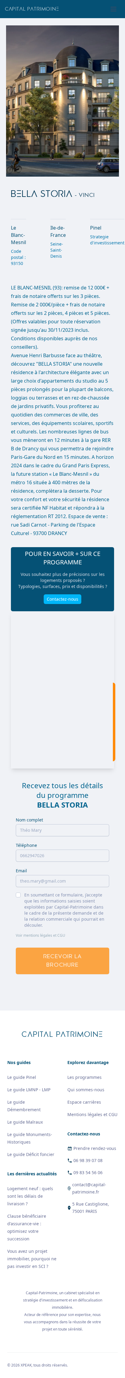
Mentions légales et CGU (92, 1114)
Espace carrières (84, 1102)
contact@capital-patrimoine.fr (89, 1188)
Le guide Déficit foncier (30, 1154)
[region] (62, 690)
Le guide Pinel (21, 1077)
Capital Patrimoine (32, 9)
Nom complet (29, 820)
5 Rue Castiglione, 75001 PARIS (90, 1207)
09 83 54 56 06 (88, 1172)
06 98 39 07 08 (88, 1160)
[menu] (113, 9)
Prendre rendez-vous (94, 1148)
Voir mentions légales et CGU (40, 935)
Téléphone (26, 845)
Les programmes (84, 1077)
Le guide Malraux (25, 1122)
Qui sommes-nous (85, 1089)
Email (21, 870)
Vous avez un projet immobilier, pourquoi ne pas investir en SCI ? (31, 1258)
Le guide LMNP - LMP (28, 1089)
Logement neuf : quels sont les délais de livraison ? (30, 1196)
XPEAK (26, 1365)
